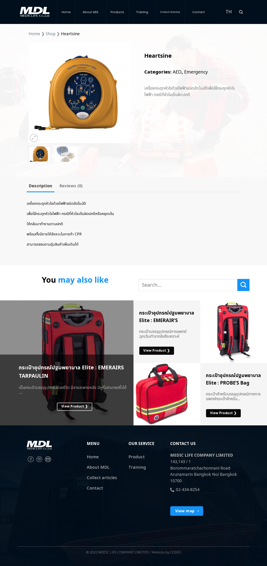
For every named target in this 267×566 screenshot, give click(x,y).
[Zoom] (34, 138)
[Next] (123, 93)
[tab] (40, 186)
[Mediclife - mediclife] (35, 12)
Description (40, 186)
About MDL (91, 12)
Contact (198, 12)
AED (177, 72)
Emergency (196, 72)
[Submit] (243, 285)
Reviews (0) (71, 186)
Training (142, 12)
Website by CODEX (166, 552)
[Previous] (36, 93)
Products (117, 12)
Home (66, 12)
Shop (50, 34)
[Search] (241, 12)
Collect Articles (170, 12)
